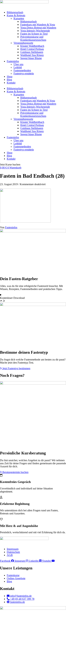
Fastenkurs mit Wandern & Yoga (37, 24)
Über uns (18, 64)
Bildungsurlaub (15, 12)
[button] (10, 164)
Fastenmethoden (22, 70)
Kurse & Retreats (16, 15)
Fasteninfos (13, 61)
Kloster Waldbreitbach (32, 46)
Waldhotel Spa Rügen (32, 55)
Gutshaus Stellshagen (31, 52)
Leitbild (18, 67)
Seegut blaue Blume (31, 58)
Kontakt (11, 82)
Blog (9, 79)
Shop (9, 76)
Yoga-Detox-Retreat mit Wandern (38, 27)
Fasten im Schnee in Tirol (34, 33)
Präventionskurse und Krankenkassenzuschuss (33, 38)
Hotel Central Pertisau (32, 49)
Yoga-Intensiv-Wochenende (35, 30)
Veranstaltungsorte (23, 42)
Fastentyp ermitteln (24, 73)
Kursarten (19, 18)
